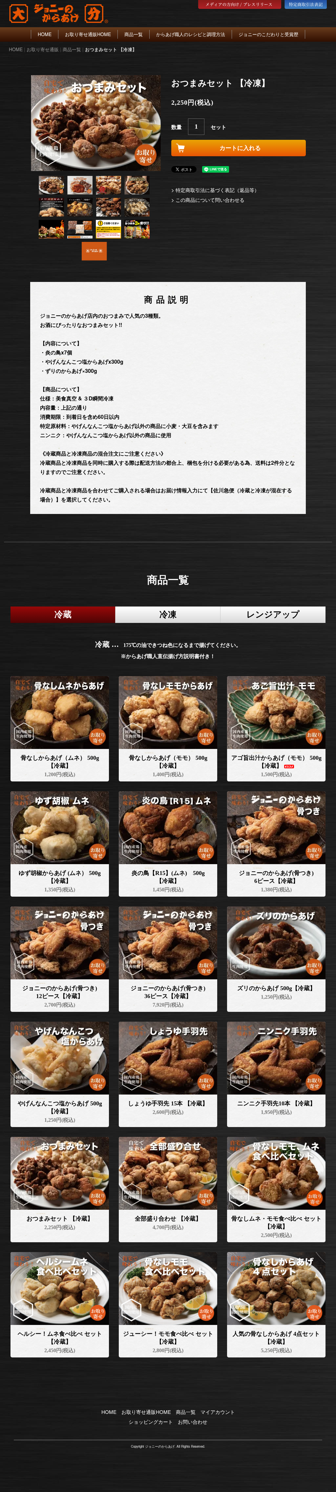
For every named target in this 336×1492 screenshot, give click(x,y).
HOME (45, 34)
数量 (176, 127)
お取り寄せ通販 (43, 49)
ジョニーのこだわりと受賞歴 (268, 34)
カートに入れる (240, 148)
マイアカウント (217, 1411)
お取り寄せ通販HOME (88, 34)
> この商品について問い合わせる (207, 199)
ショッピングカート (151, 1421)
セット (218, 127)
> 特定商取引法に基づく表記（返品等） (215, 189)
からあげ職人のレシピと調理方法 (190, 34)
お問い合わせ (192, 1421)
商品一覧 (133, 34)
